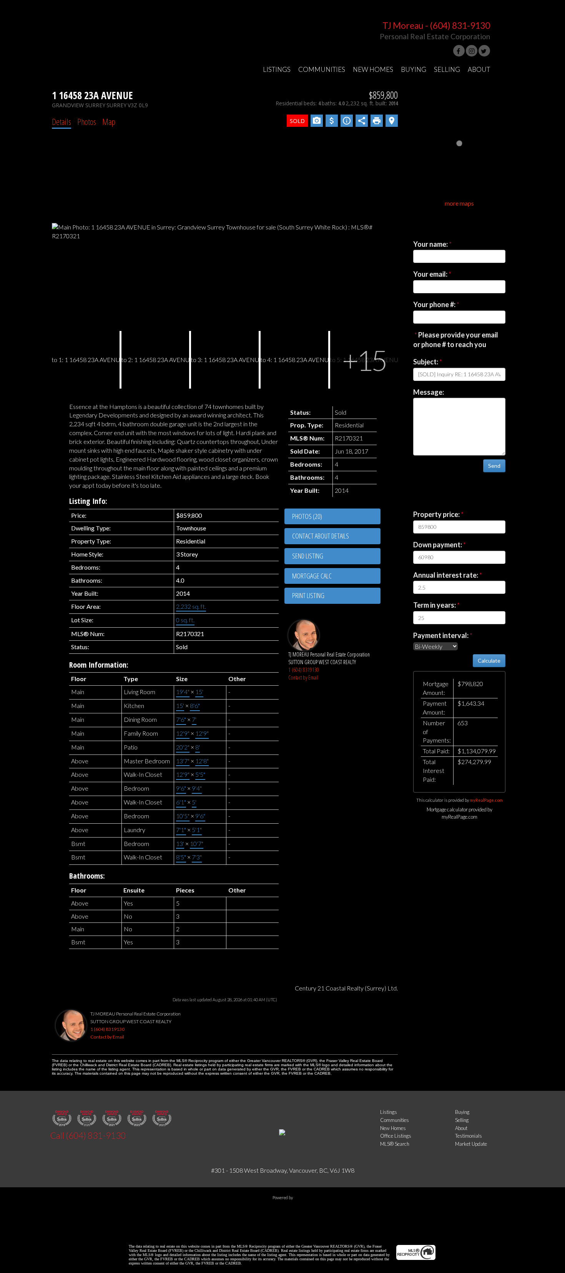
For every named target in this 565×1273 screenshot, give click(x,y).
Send (494, 465)
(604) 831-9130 (460, 25)
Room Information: (98, 665)
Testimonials (468, 1136)
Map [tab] (108, 121)
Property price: (436, 514)
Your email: (430, 274)
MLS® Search (394, 1144)
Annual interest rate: (445, 575)
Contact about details (320, 535)
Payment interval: (441, 635)
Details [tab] (61, 121)
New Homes (393, 1128)
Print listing (308, 595)
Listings (388, 1112)
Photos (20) (307, 516)
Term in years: (434, 605)
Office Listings (395, 1136)
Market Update (471, 1144)
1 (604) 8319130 (303, 669)
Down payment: (437, 544)
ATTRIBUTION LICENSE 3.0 (323, 1233)
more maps (459, 203)
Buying (462, 1112)
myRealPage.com (486, 800)
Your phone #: (434, 304)
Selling (462, 1120)
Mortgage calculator (336, 576)
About (461, 1128)
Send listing (307, 555)
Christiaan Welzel (260, 1233)
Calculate (489, 660)
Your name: (430, 244)
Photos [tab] (86, 121)
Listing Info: (88, 501)
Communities (394, 1120)
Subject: (425, 361)
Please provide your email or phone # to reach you (455, 340)
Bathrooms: (87, 876)
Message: (428, 392)
